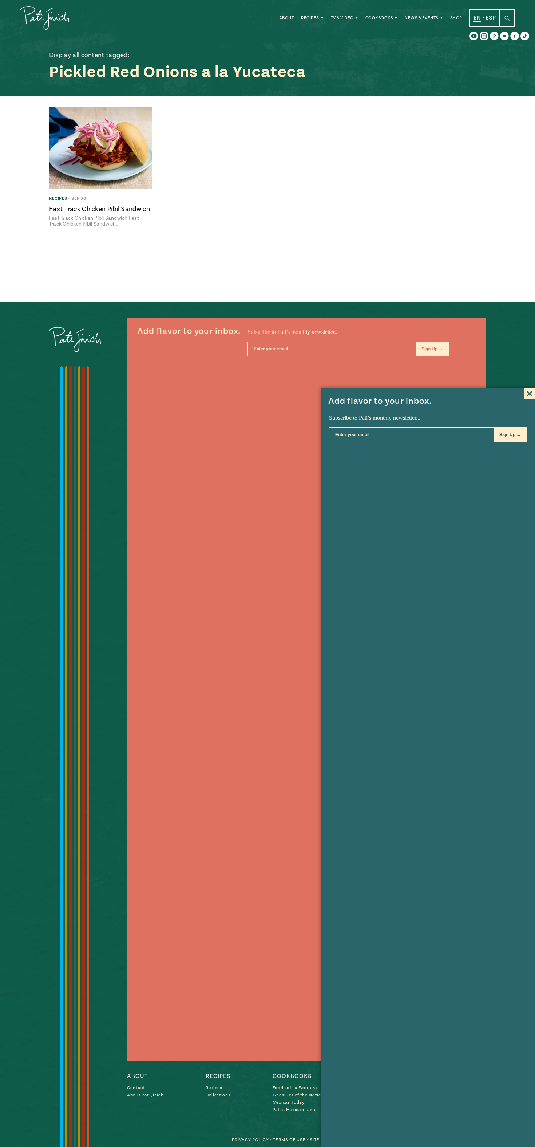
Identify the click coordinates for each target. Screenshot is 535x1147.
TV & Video (342, 18)
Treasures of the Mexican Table (306, 1095)
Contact (136, 1088)
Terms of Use (289, 1140)
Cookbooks (379, 18)
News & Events (422, 18)
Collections (218, 1095)
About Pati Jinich (145, 1095)
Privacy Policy (250, 1140)
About (286, 18)
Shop (456, 18)
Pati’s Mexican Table (294, 1109)
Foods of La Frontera (295, 1088)
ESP (491, 18)
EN (477, 18)
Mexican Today (289, 1102)
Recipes (310, 18)
